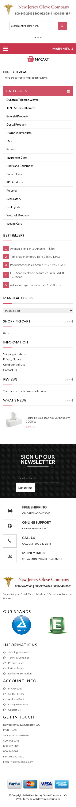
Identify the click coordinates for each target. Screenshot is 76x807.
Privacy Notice (12, 359)
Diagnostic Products (19, 132)
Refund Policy (16, 668)
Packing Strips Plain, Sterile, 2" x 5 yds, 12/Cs (37, 265)
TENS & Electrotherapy (21, 108)
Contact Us (10, 370)
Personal (12, 190)
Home (7, 71)
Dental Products (17, 124)
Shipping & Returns (14, 354)
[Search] (62, 26)
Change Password (18, 704)
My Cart (41, 59)
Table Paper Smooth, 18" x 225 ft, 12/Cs (35, 256)
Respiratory (14, 199)
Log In (38, 37)
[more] (69, 321)
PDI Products (15, 182)
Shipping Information (19, 652)
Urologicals (13, 207)
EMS (9, 141)
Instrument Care (17, 157)
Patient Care (14, 174)
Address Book (16, 699)
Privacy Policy (16, 662)
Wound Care (14, 223)
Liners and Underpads (20, 165)
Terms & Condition (19, 657)
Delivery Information (20, 673)
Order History (16, 693)
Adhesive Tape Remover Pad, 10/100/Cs (35, 285)
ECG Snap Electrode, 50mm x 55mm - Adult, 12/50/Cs (37, 274)
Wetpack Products (18, 215)
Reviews (21, 71)
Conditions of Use (14, 364)
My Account (15, 688)
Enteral (11, 149)
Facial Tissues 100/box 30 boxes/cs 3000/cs (48, 419)
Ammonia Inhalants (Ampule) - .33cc (32, 248)
